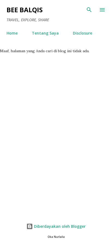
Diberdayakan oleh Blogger (59, 226)
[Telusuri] (89, 10)
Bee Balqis (25, 9)
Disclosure (82, 33)
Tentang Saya (45, 33)
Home (12, 33)
